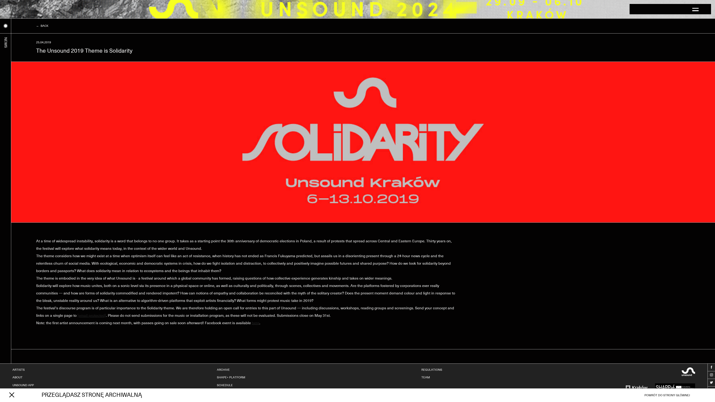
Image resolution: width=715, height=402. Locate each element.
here (255, 323)
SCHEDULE (225, 385)
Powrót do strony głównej (667, 395)
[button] (695, 9)
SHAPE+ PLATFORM (231, 377)
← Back (42, 25)
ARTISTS (18, 369)
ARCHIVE (223, 369)
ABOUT (17, 377)
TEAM (425, 377)
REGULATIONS (431, 369)
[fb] (711, 367)
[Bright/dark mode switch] (5, 26)
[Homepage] (642, 9)
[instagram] (711, 375)
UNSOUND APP (23, 385)
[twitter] (711, 382)
